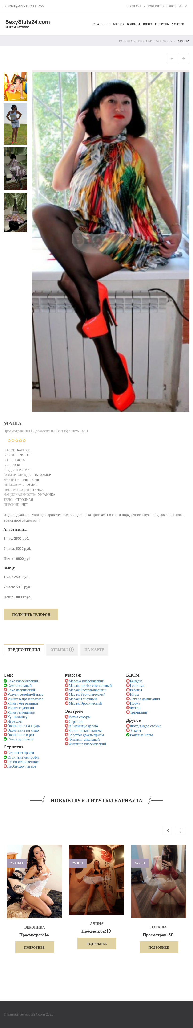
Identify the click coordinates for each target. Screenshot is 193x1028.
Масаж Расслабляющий (87, 690)
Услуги (178, 24)
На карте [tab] (94, 649)
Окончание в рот (20, 734)
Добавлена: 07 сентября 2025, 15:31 (60, 431)
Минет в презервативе (25, 699)
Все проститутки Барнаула (145, 41)
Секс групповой (20, 739)
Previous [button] (168, 830)
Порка (135, 703)
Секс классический (22, 681)
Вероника (34, 927)
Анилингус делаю (83, 726)
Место (118, 24)
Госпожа (137, 685)
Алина (97, 923)
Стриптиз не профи (23, 757)
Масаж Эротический (85, 703)
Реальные (101, 24)
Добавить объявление (165, 6)
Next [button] (181, 830)
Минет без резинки (22, 703)
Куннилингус (18, 717)
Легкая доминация (145, 699)
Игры (134, 694)
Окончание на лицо (23, 730)
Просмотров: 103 (17, 431)
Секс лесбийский (21, 690)
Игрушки (14, 721)
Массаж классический (86, 681)
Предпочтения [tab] (24, 649)
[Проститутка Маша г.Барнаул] (16, 85)
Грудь (164, 24)
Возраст (150, 24)
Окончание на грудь (23, 726)
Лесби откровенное (23, 762)
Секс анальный (19, 685)
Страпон (76, 721)
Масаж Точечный (83, 699)
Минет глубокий (20, 708)
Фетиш (135, 708)
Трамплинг (139, 712)
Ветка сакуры (80, 717)
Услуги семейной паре (25, 694)
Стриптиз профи (20, 753)
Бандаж (136, 681)
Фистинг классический (87, 744)
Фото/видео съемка (145, 726)
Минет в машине (21, 712)
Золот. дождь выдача (85, 730)
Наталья (159, 927)
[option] (35, 899)
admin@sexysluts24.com (26, 6)
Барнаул (134, 6)
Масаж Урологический (87, 694)
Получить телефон (31, 614)
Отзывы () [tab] (62, 649)
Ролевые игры (141, 735)
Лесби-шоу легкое (21, 766)
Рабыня (136, 690)
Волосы (133, 24)
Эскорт (135, 730)
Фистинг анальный (84, 739)
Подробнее (34, 947)
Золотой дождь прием (86, 735)
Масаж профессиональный (90, 685)
